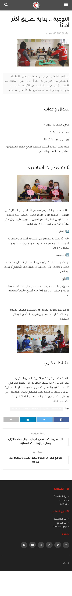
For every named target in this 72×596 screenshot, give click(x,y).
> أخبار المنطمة (61, 519)
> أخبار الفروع (63, 523)
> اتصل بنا (64, 500)
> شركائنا (64, 504)
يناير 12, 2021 (62, 33)
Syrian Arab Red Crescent (25, 409)
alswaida (56, 409)
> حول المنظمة (61, 496)
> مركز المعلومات (60, 527)
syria (45, 409)
